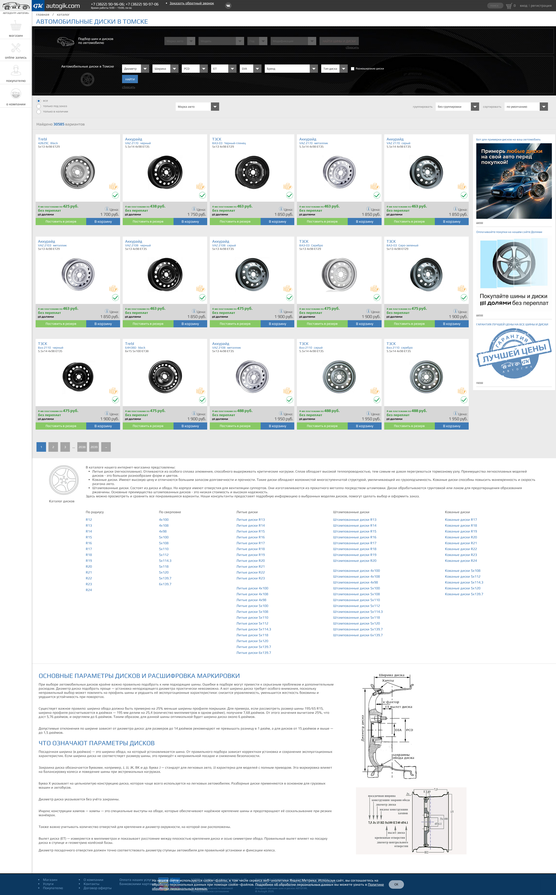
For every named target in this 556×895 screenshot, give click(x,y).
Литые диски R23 (251, 578)
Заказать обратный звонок (192, 3)
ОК (396, 884)
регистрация (541, 5)
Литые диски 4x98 (251, 600)
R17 (89, 549)
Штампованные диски (351, 512)
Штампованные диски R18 (354, 549)
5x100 (164, 537)
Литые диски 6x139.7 (254, 653)
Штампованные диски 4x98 (355, 582)
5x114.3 (165, 561)
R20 (89, 566)
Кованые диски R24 (461, 561)
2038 (82, 447)
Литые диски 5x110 (252, 617)
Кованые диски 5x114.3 (464, 582)
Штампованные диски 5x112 (356, 606)
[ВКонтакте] (228, 5)
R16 (89, 543)
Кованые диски (457, 512)
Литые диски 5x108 (252, 612)
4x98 (163, 531)
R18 (89, 555)
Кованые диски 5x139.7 (464, 594)
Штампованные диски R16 (354, 537)
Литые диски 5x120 (252, 641)
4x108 (164, 525)
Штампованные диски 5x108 (356, 594)
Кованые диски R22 (461, 549)
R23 (89, 584)
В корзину (103, 221)
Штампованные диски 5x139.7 (358, 629)
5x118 (164, 566)
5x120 (164, 572)
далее (479, 222)
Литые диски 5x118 (252, 635)
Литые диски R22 (251, 572)
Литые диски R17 (251, 543)
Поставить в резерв (61, 221)
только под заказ (55, 106)
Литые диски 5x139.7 (254, 647)
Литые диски (247, 512)
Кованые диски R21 (461, 543)
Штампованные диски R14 (354, 525)
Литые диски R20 (251, 561)
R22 (89, 578)
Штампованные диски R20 (354, 561)
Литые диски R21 (251, 566)
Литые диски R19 (251, 555)
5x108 (164, 543)
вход (524, 5)
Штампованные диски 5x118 (356, 617)
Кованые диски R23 (461, 555)
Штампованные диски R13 (354, 520)
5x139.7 (165, 578)
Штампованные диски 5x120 (356, 623)
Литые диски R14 (251, 525)
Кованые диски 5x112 (462, 576)
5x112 (164, 555)
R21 (89, 572)
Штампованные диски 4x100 (356, 571)
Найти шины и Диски (339, 41)
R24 (89, 590)
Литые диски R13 (251, 520)
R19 (89, 561)
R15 (89, 537)
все (45, 100)
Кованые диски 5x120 (462, 588)
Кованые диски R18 (461, 525)
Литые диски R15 (251, 531)
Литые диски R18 (251, 549)
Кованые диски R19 (461, 531)
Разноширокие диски (370, 68)
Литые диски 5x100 (252, 606)
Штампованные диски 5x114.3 (358, 612)
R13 (89, 525)
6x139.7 (165, 584)
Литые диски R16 (251, 537)
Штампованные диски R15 (354, 531)
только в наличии (55, 111)
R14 (89, 531)
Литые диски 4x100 (252, 588)
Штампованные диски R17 (354, 543)
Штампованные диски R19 (354, 555)
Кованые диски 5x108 (462, 571)
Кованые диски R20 (461, 537)
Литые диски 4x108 (252, 594)
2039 (94, 447)
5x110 (164, 549)
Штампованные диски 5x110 (356, 600)
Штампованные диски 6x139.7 (358, 635)
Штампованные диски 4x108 (356, 576)
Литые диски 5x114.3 (254, 629)
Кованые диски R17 (461, 520)
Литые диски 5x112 (252, 623)
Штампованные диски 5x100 (356, 588)
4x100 (164, 520)
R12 (89, 520)
